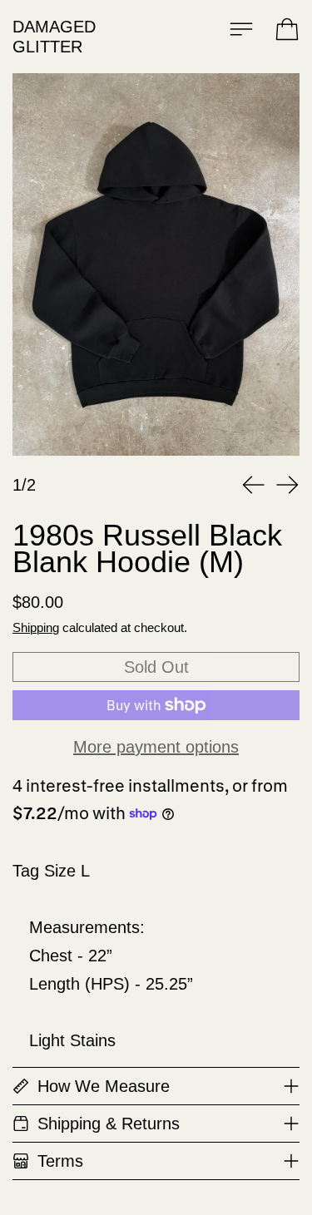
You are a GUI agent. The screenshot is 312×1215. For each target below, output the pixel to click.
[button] (156, 264)
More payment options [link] (156, 747)
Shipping (35, 627)
